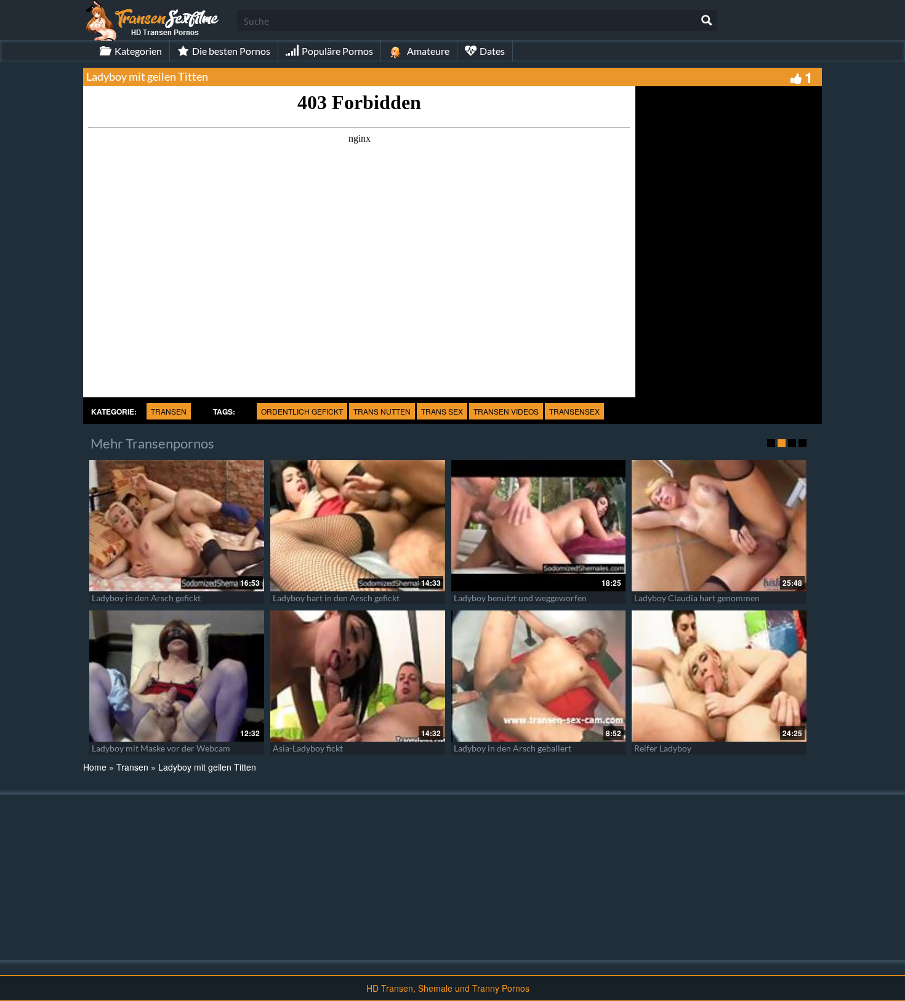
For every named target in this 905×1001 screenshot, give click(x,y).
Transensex (574, 411)
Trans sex (442, 411)
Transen (169, 411)
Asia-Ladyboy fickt (308, 748)
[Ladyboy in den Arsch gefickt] (176, 525)
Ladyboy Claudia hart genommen (697, 598)
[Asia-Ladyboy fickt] (357, 676)
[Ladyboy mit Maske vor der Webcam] (176, 676)
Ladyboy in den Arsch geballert (512, 748)
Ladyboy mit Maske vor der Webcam (161, 748)
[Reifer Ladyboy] (719, 676)
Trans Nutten (382, 411)
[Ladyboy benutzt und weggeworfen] (538, 525)
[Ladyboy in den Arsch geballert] (538, 676)
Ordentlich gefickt (302, 411)
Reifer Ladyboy (662, 748)
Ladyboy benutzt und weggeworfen (520, 598)
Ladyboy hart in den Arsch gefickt (336, 598)
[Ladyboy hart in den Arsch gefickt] (357, 525)
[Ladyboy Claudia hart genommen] (719, 525)
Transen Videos (506, 411)
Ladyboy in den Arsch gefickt (146, 598)
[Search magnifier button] (706, 20)
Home (95, 767)
